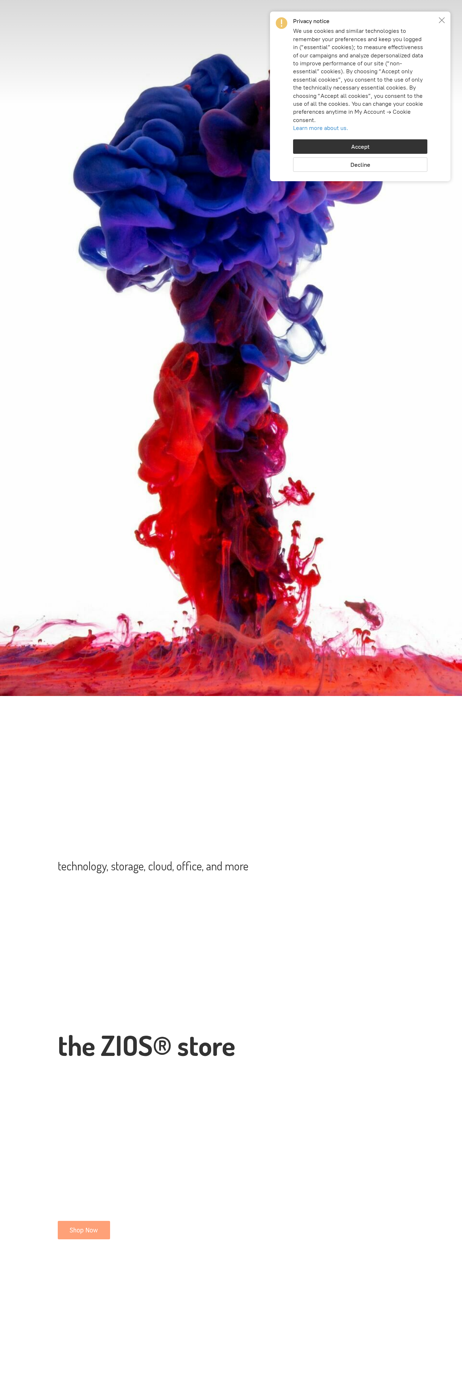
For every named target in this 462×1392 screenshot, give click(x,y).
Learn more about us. (320, 128)
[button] (441, 20)
